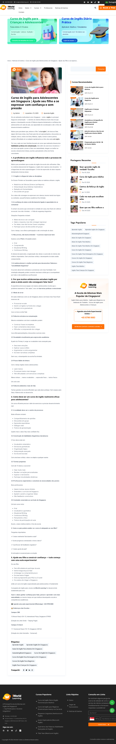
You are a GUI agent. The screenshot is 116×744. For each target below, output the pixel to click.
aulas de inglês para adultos (81, 242)
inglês (49, 117)
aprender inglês (17, 645)
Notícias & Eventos (61, 8)
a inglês (43, 131)
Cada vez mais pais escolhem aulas (92, 197)
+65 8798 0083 (88, 317)
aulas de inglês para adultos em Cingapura (27, 649)
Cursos (36, 8)
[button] (95, 7)
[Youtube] (91, 2)
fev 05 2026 (86, 172)
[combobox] (94, 719)
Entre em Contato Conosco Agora (87, 327)
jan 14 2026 (86, 192)
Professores (48, 8)
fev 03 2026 (86, 182)
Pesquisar (101, 69)
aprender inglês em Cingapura (37, 645)
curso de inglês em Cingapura (44, 653)
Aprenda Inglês (49, 113)
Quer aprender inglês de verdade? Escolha (90, 168)
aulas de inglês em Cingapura (81, 238)
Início (20, 8)
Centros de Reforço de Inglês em (92, 188)
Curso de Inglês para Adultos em (92, 178)
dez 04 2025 (86, 211)
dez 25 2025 (86, 202)
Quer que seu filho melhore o (92, 207)
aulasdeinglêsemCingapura (21, 653)
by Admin (16, 113)
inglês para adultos (78, 266)
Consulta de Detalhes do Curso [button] (22, 40)
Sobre (27, 8)
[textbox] (93, 718)
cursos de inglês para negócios (23, 661)
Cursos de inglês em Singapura (82, 258)
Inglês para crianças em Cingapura (24, 665)
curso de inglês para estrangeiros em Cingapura (29, 657)
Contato (21, 12)
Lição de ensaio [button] (69, 40)
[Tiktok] (95, 2)
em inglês (56, 139)
